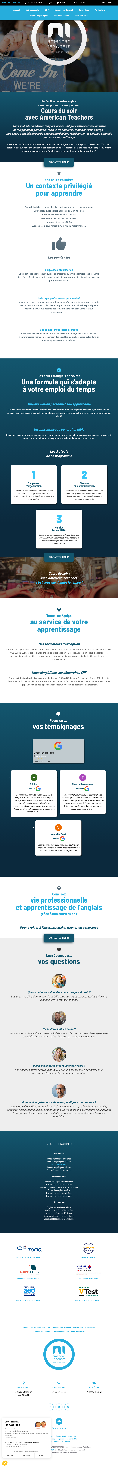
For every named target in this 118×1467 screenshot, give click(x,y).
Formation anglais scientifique (59, 1193)
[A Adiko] (34, 777)
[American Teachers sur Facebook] (50, 1407)
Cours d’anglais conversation (59, 1170)
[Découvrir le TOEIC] (29, 1248)
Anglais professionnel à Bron (59, 1207)
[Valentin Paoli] (58, 827)
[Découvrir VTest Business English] (88, 1291)
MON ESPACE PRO (109, 3)
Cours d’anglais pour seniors (59, 1161)
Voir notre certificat (88, 1279)
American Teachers (44, 753)
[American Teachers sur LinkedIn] (59, 1407)
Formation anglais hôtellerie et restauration (59, 1187)
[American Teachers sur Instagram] (68, 1407)
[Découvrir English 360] (29, 1291)
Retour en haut (59, 1428)
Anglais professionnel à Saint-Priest (59, 1216)
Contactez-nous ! (59, 162)
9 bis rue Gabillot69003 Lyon (23, 1393)
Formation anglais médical (59, 1190)
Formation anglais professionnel (59, 1181)
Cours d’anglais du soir (59, 1164)
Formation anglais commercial (59, 1184)
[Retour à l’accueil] (59, 1354)
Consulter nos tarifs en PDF (59, 1441)
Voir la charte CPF (88, 1257)
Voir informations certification (29, 1257)
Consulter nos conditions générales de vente (59, 1436)
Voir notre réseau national (29, 1279)
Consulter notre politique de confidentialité (59, 1439)
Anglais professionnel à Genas (59, 1213)
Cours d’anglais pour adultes (59, 1167)
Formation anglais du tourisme (59, 1196)
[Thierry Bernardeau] (82, 777)
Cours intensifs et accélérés (59, 1158)
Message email (94, 1391)
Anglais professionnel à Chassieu (59, 1210)
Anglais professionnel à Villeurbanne (59, 1218)
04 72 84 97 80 (59, 1391)
